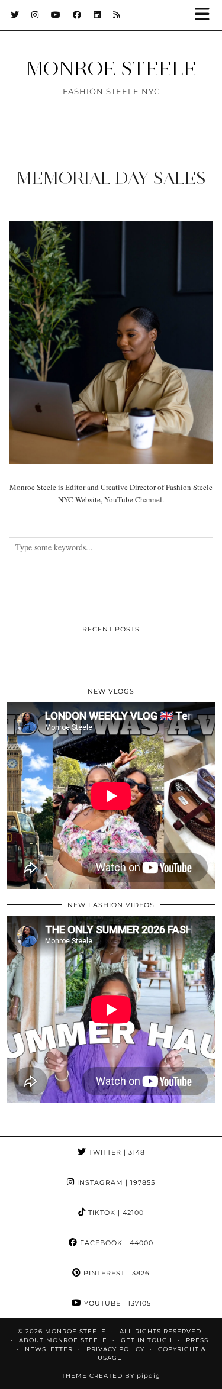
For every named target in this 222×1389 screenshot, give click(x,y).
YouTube (116, 1303)
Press (197, 1340)
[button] (206, 15)
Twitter (115, 1152)
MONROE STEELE (111, 68)
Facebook (115, 1243)
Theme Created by (111, 1376)
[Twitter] (15, 14)
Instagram (115, 1182)
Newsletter (49, 1349)
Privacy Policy (115, 1349)
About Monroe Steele (63, 1340)
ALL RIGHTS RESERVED (160, 1331)
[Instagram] (35, 14)
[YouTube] (56, 14)
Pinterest (115, 1273)
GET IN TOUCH (146, 1340)
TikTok (115, 1212)
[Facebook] (77, 14)
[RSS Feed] (117, 14)
